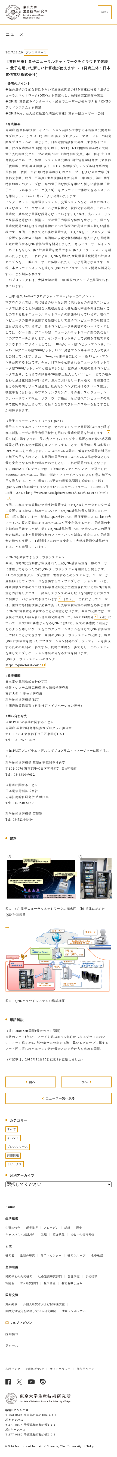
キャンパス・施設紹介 (20, 1234)
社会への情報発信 (82, 1234)
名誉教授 (97, 1255)
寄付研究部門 (29, 1283)
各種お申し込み (71, 1283)
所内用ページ (85, 1368)
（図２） (68, 599)
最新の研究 (27, 1255)
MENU (104, 12)
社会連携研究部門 (50, 1276)
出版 (44, 1234)
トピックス (14, 1164)
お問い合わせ (35, 1368)
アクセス (12, 1346)
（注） (103, 617)
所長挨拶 (32, 1227)
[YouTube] (31, 1381)
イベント (13, 1137)
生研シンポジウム (74, 1311)
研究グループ (76, 1255)
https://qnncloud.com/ (23, 665)
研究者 (9, 1255)
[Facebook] (8, 1381)
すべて (11, 1129)
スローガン (51, 1227)
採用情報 (13, 1155)
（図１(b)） (19, 517)
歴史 (79, 1227)
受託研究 (74, 1276)
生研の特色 (12, 1227)
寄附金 (9, 1283)
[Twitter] (19, 1381)
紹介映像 (59, 1234)
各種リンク (12, 1368)
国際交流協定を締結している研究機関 (30, 1311)
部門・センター (51, 1255)
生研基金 (50, 1283)
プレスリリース (17, 1146)
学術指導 (91, 1276)
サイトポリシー (60, 1368)
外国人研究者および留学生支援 (44, 1304)
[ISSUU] (43, 1381)
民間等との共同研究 (18, 1276)
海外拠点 (11, 1304)
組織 (67, 1227)
